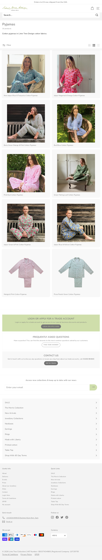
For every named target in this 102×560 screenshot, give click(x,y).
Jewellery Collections (58, 483)
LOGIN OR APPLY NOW (51, 326)
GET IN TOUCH (51, 363)
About (4, 473)
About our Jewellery (9, 486)
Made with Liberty (57, 495)
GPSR (4, 502)
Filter (8, 45)
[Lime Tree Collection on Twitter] (62, 517)
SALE (53, 473)
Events (4, 480)
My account (6, 505)
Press (4, 483)
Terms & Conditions (9, 498)
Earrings (54, 489)
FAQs (4, 489)
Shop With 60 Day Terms (60, 505)
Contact (5, 492)
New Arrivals (55, 480)
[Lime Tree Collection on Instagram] (52, 517)
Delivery (5, 477)
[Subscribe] (93, 387)
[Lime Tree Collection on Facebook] (57, 517)
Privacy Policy (26, 554)
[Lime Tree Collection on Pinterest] (66, 517)
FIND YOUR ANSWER (51, 345)
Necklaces (54, 486)
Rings (53, 492)
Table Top (54, 502)
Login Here (6, 495)
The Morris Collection (58, 477)
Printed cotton (56, 498)
